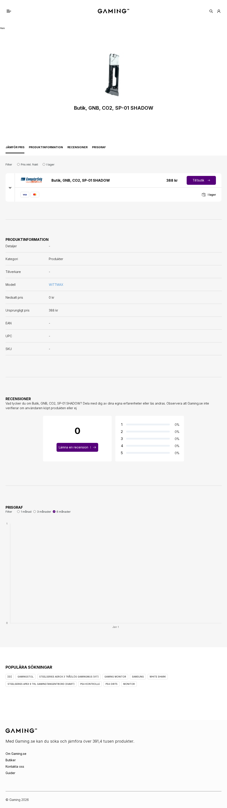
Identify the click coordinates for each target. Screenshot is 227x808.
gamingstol (25, 676)
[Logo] (113, 11)
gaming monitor (115, 676)
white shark (158, 676)
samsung (138, 676)
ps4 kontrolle (90, 684)
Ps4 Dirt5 (111, 684)
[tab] (15, 148)
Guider (10, 773)
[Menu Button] (13, 11)
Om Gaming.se (16, 753)
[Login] (218, 11)
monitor (129, 684)
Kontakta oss (15, 766)
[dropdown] (10, 187)
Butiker (11, 760)
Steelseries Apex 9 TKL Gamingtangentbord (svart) (41, 684)
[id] (10, 676)
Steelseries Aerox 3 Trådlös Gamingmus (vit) (69, 676)
